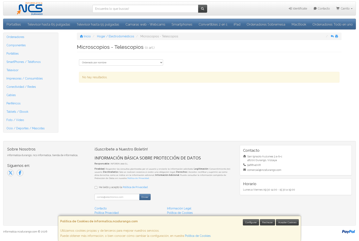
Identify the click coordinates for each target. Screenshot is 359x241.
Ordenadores (15, 37)
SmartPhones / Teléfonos (23, 62)
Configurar (251, 222)
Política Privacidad (107, 212)
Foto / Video (15, 120)
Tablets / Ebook (17, 111)
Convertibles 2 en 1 (213, 24)
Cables (11, 95)
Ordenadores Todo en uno (332, 24)
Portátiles (12, 53)
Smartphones (182, 24)
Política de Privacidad (138, 178)
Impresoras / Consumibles (24, 78)
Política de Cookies (198, 235)
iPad (237, 24)
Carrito (345, 8)
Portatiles (13, 24)
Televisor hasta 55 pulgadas (97, 24)
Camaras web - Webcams (145, 24)
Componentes (16, 45)
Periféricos (13, 103)
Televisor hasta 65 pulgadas (48, 24)
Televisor (12, 70)
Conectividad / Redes (21, 86)
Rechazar (267, 222)
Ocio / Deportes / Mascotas (25, 128)
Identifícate (299, 8)
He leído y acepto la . (123, 187)
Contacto (323, 8)
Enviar (144, 197)
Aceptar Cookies (287, 222)
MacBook (298, 24)
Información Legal (179, 208)
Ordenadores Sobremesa (266, 24)
